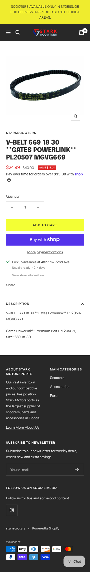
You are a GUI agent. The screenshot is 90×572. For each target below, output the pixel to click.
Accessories (59, 386)
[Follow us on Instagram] (11, 510)
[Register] (77, 469)
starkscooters (21, 133)
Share (10, 285)
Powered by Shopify (45, 528)
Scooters (57, 377)
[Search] (18, 32)
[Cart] (81, 32)
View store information (28, 275)
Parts (54, 395)
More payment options (45, 252)
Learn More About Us (23, 427)
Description (18, 304)
